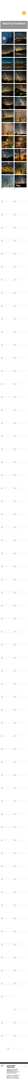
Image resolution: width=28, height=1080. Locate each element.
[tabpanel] (14, 25)
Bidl (14, 19)
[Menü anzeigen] (24, 13)
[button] (7, 37)
